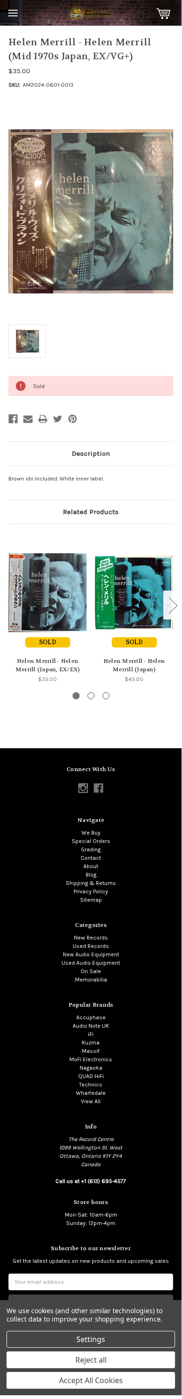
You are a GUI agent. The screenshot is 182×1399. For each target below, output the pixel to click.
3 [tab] (105, 695)
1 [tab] (76, 695)
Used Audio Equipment (90, 963)
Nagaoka (91, 1068)
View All (91, 1101)
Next (172, 605)
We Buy (91, 832)
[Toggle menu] (13, 13)
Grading (91, 849)
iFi (91, 1034)
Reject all (91, 1360)
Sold (47, 642)
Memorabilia (91, 979)
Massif (91, 1051)
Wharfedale (91, 1093)
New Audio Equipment (91, 954)
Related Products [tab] (91, 512)
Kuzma (91, 1042)
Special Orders (91, 841)
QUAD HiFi (91, 1076)
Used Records (91, 946)
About (90, 866)
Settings (90, 1339)
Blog (91, 874)
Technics (90, 1084)
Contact (91, 858)
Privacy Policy (91, 891)
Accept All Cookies (91, 1380)
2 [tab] (91, 695)
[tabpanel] (47, 607)
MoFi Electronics (90, 1059)
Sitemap (91, 900)
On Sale (91, 971)
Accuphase (91, 1017)
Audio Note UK (91, 1026)
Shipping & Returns (91, 883)
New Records (91, 937)
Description (91, 453)
